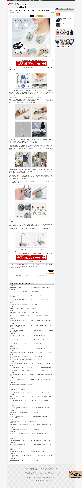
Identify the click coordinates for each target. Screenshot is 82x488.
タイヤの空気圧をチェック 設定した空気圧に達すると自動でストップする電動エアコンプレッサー (31, 370)
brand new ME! (46, 469)
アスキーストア (13, 67)
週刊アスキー (34, 473)
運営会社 (43, 477)
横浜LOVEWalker (31, 474)
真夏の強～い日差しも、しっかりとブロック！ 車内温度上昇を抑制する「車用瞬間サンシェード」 (31, 396)
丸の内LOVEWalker (55, 474)
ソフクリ (56, 468)
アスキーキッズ (22, 472)
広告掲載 (53, 477)
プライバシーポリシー (37, 477)
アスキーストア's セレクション (17, 4)
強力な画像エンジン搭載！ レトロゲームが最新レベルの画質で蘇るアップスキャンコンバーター (31, 287)
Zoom (48, 468)
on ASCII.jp (21, 6)
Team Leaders (39, 472)
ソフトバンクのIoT (52, 468)
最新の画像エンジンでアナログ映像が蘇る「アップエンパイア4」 (24, 312)
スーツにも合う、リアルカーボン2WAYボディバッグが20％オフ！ (24, 291)
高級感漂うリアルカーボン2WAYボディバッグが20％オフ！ (23, 308)
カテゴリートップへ (50, 273)
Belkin (43, 468)
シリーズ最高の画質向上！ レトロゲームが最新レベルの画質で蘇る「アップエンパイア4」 (30, 437)
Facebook (15, 266)
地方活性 (48, 472)
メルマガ (21, 266)
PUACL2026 (55, 472)
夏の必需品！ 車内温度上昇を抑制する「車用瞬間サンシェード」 (24, 384)
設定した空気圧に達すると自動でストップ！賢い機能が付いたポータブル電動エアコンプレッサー (31, 392)
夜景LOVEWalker (43, 474)
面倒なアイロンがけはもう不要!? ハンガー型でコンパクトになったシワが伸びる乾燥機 (29, 400)
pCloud (50, 469)
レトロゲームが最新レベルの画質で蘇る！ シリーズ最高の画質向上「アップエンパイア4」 (30, 403)
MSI (31, 469)
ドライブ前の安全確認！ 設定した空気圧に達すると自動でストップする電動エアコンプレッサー (31, 367)
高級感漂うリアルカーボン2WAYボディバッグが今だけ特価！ (23, 421)
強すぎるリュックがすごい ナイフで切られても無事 (66, 24)
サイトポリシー (29, 477)
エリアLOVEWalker (26, 474)
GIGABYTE (34, 469)
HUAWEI (25, 468)
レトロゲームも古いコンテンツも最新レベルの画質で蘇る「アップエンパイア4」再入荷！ (29, 451)
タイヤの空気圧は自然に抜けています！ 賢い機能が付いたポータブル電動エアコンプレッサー (30, 352)
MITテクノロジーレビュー (50, 473)
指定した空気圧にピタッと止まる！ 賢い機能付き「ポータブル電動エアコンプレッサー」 (30, 348)
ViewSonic (38, 469)
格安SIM (26, 472)
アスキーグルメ (34, 472)
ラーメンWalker (20, 474)
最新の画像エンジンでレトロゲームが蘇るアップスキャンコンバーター (25, 448)
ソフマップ (41, 469)
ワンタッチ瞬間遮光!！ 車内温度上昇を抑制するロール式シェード (24, 359)
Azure (41, 468)
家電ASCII (29, 472)
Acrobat (34, 468)
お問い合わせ (48, 477)
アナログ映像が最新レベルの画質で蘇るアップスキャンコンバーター (25, 429)
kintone (31, 468)
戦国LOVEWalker (61, 474)
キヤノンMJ (37, 468)
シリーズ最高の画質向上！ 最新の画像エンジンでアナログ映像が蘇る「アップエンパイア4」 (30, 440)
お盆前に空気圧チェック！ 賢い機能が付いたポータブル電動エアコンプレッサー (27, 356)
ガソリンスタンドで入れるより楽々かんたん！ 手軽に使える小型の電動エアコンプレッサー (30, 363)
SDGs (51, 472)
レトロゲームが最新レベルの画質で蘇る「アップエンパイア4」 (24, 304)
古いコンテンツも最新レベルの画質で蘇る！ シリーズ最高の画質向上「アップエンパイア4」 (30, 444)
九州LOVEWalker (49, 474)
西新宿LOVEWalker (38, 474)
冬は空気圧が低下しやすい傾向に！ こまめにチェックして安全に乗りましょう (27, 335)
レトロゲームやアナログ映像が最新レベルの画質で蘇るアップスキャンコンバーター (28, 433)
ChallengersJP (59, 472)
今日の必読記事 (29, 473)
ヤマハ (46, 468)
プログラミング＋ (44, 472)
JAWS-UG (28, 468)
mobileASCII (44, 473)
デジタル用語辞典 (39, 473)
